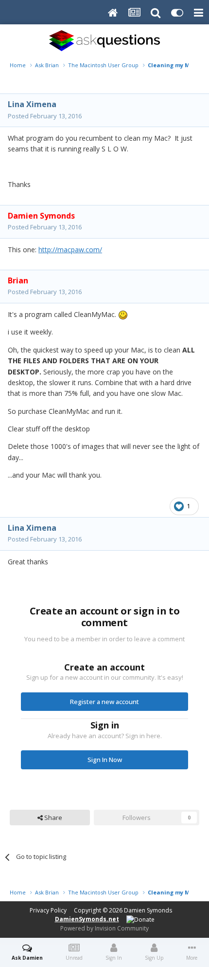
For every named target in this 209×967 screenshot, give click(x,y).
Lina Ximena (32, 104)
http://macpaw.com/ (70, 249)
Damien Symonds (148, 910)
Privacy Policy (48, 910)
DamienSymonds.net (87, 919)
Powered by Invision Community (104, 928)
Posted (45, 116)
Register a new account (104, 701)
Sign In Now (104, 759)
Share (52, 817)
